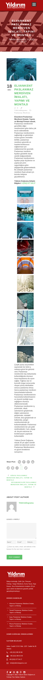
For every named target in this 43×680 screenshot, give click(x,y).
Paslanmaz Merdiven (22, 113)
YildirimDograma (20, 110)
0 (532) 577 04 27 (28, 183)
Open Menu (34, 4)
